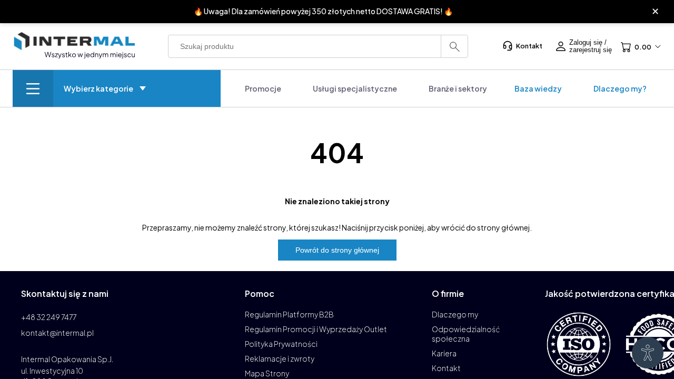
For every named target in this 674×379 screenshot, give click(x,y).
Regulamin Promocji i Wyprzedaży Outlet (316, 329)
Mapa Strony (267, 373)
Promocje (263, 88)
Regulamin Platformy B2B (289, 314)
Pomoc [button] (259, 293)
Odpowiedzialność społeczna (466, 333)
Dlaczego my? (620, 88)
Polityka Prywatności (281, 343)
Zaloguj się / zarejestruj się (590, 46)
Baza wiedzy (538, 88)
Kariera (444, 353)
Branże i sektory (458, 88)
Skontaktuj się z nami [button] (64, 293)
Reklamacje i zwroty (279, 358)
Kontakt (529, 46)
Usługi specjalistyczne (355, 88)
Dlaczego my (455, 314)
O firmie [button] (448, 293)
